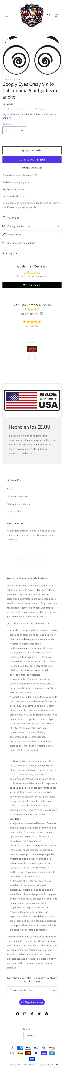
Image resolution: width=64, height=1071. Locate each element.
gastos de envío (12, 109)
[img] (32, 309)
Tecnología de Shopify (44, 1065)
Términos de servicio (17, 496)
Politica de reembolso (18, 503)
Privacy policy (14, 511)
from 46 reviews (30, 313)
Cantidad (6, 124)
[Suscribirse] (53, 990)
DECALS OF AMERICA (25, 1065)
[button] (6, 15)
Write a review (32, 285)
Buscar (10, 489)
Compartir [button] (11, 253)
